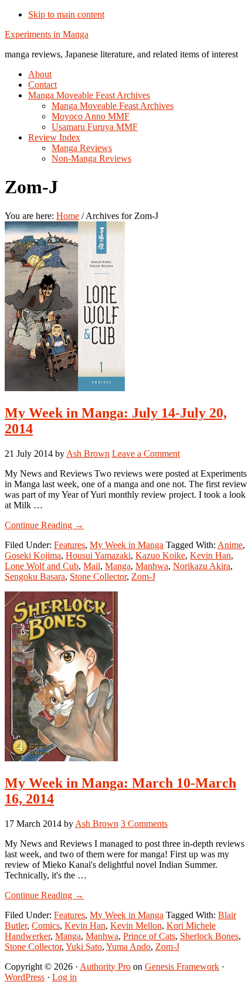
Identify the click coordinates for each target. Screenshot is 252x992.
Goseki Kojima (33, 555)
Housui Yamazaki (98, 555)
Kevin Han (210, 555)
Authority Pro (105, 967)
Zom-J (143, 576)
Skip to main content (66, 14)
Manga (118, 566)
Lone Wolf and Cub (42, 566)
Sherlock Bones (209, 936)
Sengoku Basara (35, 576)
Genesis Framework (182, 967)
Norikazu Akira (201, 566)
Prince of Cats (149, 936)
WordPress (25, 977)
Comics (46, 926)
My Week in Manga (127, 545)
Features (69, 545)
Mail (91, 566)
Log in (64, 977)
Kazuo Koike (160, 555)
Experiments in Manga (46, 34)
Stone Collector (98, 576)
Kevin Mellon (136, 926)
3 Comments (144, 824)
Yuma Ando (128, 947)
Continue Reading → (44, 525)
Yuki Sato (84, 947)
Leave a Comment (146, 454)
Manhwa (151, 566)
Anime (230, 545)
